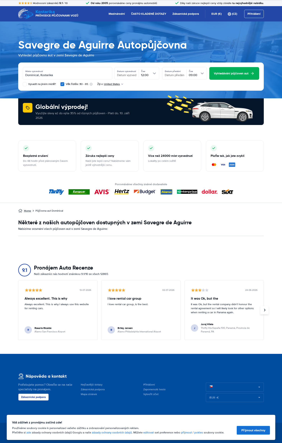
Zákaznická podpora (185, 14)
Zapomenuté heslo (154, 389)
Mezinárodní (117, 14)
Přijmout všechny (253, 430)
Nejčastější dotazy (91, 384)
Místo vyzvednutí (34, 71)
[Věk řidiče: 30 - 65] (62, 84)
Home (27, 210)
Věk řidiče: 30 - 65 (77, 84)
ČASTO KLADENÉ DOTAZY (148, 14)
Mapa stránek (89, 394)
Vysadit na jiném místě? (41, 84)
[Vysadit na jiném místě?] (25, 84)
